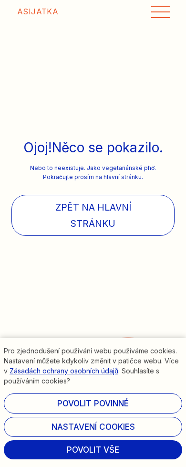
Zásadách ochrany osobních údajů (64, 371)
